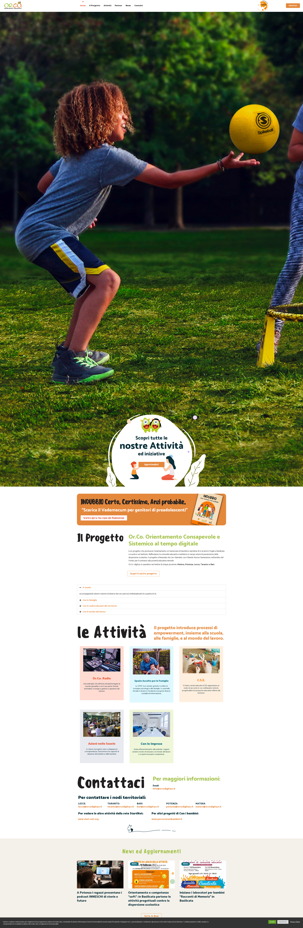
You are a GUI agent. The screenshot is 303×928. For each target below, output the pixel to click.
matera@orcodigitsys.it (208, 807)
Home (83, 5)
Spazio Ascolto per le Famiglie (151, 681)
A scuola (87, 587)
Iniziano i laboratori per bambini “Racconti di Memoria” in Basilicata (202, 896)
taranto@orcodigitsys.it (120, 807)
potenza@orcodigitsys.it (179, 807)
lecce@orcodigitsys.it (90, 807)
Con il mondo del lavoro (94, 612)
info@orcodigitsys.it (164, 789)
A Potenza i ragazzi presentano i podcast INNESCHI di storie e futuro (99, 896)
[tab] (151, 587)
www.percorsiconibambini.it (167, 819)
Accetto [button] (272, 922)
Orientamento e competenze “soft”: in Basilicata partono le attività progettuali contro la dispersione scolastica (149, 898)
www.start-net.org (88, 819)
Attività (107, 5)
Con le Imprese (151, 743)
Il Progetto (94, 5)
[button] (293, 5)
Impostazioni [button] (283, 922)
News (128, 5)
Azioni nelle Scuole (101, 743)
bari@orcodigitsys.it (148, 807)
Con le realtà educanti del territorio (100, 606)
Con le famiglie (90, 600)
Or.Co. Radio (102, 678)
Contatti (138, 5)
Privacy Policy (295, 922)
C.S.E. (201, 680)
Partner (118, 5)
